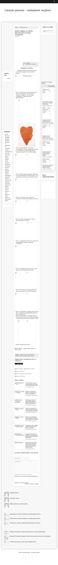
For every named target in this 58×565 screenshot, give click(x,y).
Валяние (7, 135)
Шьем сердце (22, 71)
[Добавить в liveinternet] (19, 371)
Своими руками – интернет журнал (28, 10)
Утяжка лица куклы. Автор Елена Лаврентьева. (23, 541)
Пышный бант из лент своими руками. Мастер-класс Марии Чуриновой (32, 384)
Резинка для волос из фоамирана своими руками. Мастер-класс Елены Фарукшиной (31, 401)
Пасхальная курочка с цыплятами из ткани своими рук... (47, 103)
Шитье (32, 355)
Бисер (6, 134)
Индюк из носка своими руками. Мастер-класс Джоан (47, 137)
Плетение (7, 183)
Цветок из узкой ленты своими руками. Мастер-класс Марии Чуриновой (32, 409)
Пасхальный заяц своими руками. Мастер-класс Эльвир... (46, 153)
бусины (27, 268)
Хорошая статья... (15, 498)
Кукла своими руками (7, 158)
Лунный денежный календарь (7, 164)
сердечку (29, 311)
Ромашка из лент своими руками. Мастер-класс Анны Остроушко (32, 426)
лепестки (28, 240)
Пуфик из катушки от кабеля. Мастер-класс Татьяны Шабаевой (31, 392)
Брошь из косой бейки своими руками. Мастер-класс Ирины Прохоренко (32, 418)
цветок (29, 348)
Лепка (6, 161)
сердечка (23, 95)
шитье (19, 349)
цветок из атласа (28, 174)
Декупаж (7, 140)
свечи (27, 197)
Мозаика (7, 170)
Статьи (6, 189)
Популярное (51, 86)
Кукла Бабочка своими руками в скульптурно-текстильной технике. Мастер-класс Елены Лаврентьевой (31, 445)
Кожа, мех (7, 154)
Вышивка (7, 137)
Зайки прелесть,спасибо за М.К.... (19, 504)
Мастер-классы (23, 354)
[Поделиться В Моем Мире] (20, 376)
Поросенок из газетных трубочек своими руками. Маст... (25, 518)
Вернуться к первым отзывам (21, 482)
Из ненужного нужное (7, 148)
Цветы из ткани (18, 355)
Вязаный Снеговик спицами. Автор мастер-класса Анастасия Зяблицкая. (30, 536)
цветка (22, 220)
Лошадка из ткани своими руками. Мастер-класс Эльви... (47, 121)
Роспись (7, 188)
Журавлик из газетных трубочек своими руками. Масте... (25, 514)
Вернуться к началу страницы (32, 483)
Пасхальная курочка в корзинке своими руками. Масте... (47, 166)
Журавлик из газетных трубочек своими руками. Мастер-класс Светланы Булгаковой (32, 435)
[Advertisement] (27, 49)
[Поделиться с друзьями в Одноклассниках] (23, 373)
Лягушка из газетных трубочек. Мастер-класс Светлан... (25, 523)
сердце (25, 348)
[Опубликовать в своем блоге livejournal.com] (29, 368)
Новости (7, 178)
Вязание (7, 139)
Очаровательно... (14, 492)
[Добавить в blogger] (19, 368)
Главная (5, 5)
